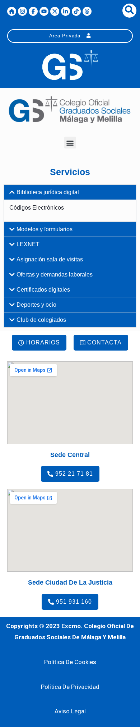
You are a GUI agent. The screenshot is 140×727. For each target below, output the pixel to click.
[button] (70, 142)
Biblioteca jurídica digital (48, 192)
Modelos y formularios (45, 229)
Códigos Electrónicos (36, 208)
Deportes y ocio (36, 305)
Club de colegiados (41, 320)
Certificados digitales (43, 290)
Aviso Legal (70, 711)
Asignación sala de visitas (50, 259)
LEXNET (28, 244)
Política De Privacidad (70, 686)
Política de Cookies (70, 662)
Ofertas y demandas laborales (55, 274)
